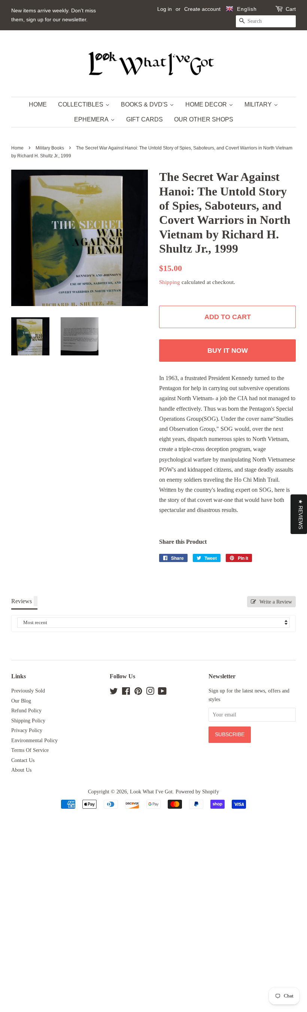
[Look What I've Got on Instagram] (150, 692)
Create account (202, 9)
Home (17, 148)
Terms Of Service (30, 750)
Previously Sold (28, 691)
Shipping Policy (28, 720)
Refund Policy (26, 710)
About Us (21, 770)
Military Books (50, 148)
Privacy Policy (26, 730)
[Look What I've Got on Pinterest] (138, 692)
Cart (291, 9)
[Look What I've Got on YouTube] (162, 692)
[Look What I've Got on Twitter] (114, 692)
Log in (164, 9)
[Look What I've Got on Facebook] (126, 692)
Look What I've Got (151, 792)
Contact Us (22, 760)
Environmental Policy (34, 740)
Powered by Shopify (197, 792)
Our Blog (21, 701)
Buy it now (227, 350)
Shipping (169, 282)
